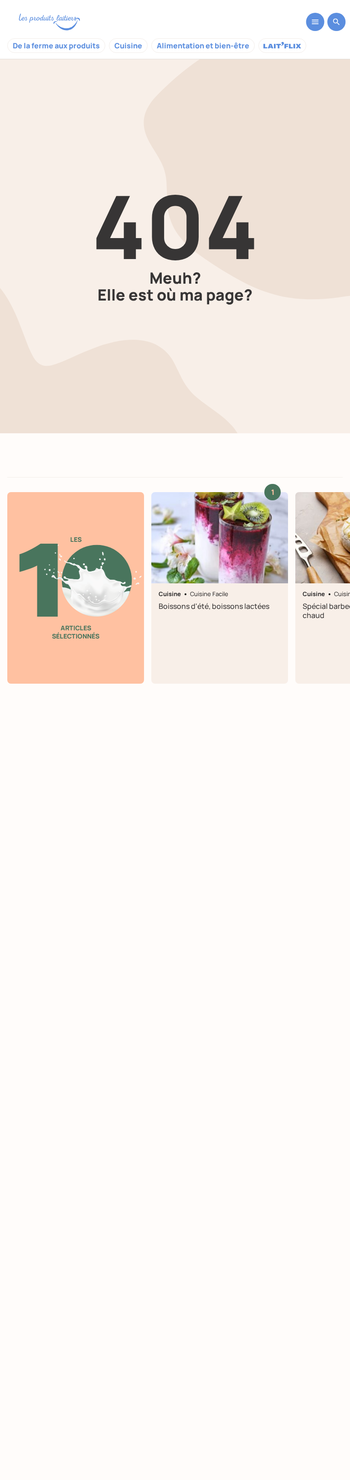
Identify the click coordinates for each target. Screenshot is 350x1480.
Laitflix (282, 45)
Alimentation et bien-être (203, 46)
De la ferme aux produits (56, 46)
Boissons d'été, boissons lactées (214, 606)
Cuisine (128, 46)
